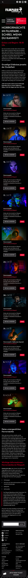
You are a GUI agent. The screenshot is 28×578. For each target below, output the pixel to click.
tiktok (25, 2)
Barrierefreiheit (5, 563)
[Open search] (2, 2)
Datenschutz (18, 565)
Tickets (3, 559)
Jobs (3, 568)
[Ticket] (22, 121)
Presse (3, 566)
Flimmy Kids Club (5, 553)
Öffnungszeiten (5, 560)
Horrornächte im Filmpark (10, 110)
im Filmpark (18, 549)
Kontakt (17, 559)
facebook (17, 2)
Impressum (18, 568)
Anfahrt (3, 562)
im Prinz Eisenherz (19, 550)
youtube (23, 2)
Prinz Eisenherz (19, 532)
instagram (20, 2)
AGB (17, 563)
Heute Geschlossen (20, 21)
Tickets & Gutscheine (10, 20)
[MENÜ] (3, 21)
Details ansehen (10, 121)
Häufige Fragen (5, 565)
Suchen (21, 524)
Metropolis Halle (19, 534)
